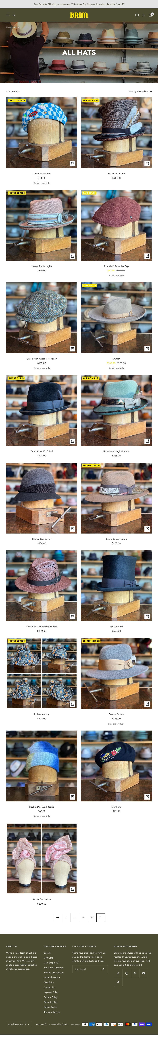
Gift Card (48, 957)
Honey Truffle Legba (42, 266)
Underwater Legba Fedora (116, 451)
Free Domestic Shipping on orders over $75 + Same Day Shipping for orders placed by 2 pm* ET (79, 4)
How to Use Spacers (54, 972)
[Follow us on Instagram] (126, 973)
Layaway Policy (51, 992)
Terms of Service (52, 1012)
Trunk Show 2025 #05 (42, 451)
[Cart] (150, 15)
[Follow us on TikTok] (118, 982)
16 (92, 917)
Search (47, 953)
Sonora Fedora (116, 714)
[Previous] (57, 917)
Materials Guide (52, 977)
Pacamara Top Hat (116, 173)
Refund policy (51, 1002)
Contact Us (49, 987)
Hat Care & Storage (53, 967)
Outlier (116, 358)
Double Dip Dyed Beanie (41, 807)
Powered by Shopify (59, 1024)
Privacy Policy (50, 997)
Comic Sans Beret (41, 173)
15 (83, 917)
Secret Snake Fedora (116, 539)
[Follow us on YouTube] (143, 973)
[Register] (103, 969)
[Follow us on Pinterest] (135, 973)
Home (8, 27)
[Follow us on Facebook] (118, 973)
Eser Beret (116, 807)
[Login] (143, 15)
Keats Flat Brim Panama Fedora (41, 626)
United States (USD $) (17, 1024)
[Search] (14, 15)
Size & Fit (49, 982)
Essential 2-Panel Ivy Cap (116, 266)
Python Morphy (41, 714)
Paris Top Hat (116, 626)
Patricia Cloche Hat (41, 539)
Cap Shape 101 (51, 962)
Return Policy (50, 1007)
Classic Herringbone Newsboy (42, 358)
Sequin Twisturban (42, 899)
